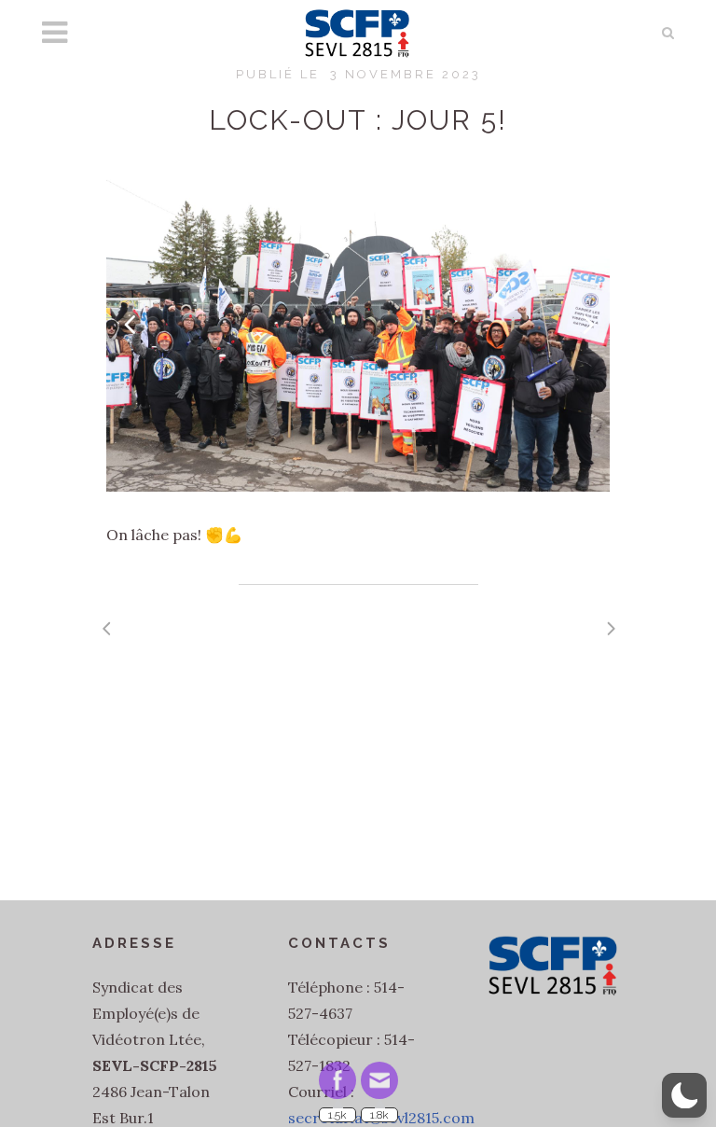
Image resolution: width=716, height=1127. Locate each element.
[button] (684, 1095)
